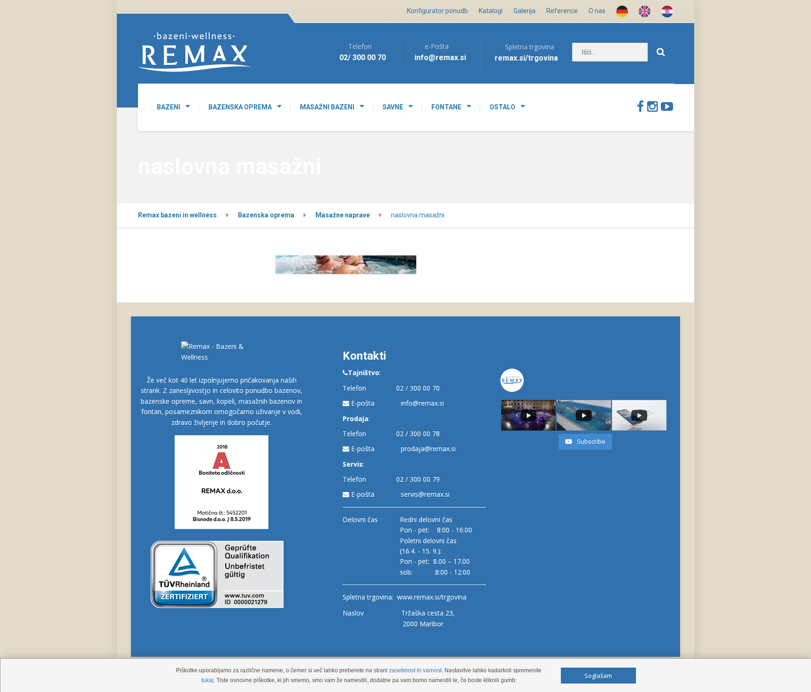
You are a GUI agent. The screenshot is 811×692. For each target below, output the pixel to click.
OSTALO (502, 107)
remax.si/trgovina (526, 58)
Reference (562, 11)
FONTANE (446, 107)
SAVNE (393, 107)
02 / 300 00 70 (418, 388)
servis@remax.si (425, 494)
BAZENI (168, 107)
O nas (597, 11)
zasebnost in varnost (415, 670)
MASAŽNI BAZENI (327, 107)
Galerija (524, 11)
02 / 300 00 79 (418, 479)
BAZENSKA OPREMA (240, 107)
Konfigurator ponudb (437, 11)
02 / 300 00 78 (418, 433)
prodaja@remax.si (428, 448)
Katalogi (491, 11)
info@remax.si (422, 403)
